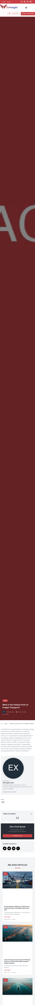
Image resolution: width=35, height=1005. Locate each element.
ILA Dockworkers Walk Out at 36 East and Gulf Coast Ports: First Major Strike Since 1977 (17, 908)
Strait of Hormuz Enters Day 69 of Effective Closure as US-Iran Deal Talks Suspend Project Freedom (17, 961)
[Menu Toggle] (26, 8)
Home (1, 723)
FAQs (3, 802)
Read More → (7, 917)
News (6, 723)
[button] (31, 814)
